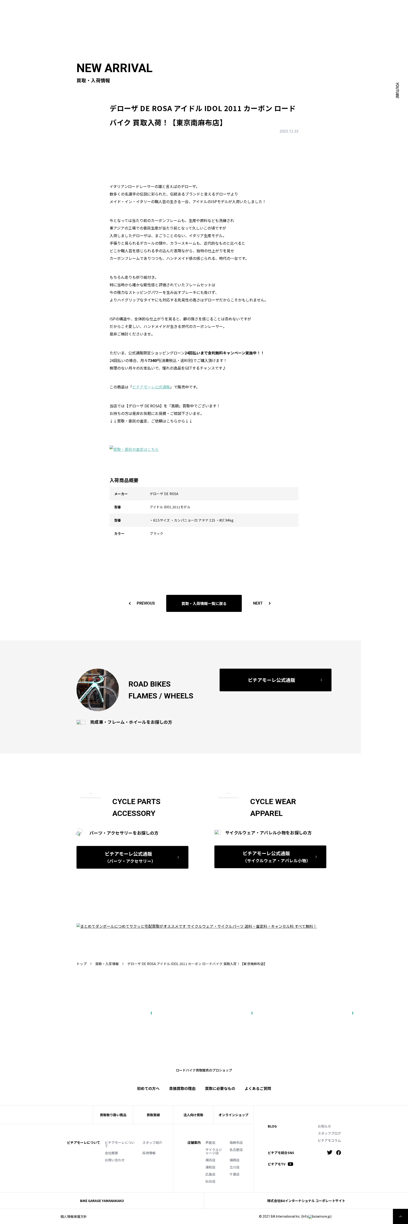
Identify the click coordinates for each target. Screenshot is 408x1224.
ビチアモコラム (329, 1140)
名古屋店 (236, 1149)
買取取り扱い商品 (113, 1114)
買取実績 (189, 16)
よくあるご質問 (275, 16)
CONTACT (262, 8)
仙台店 (210, 1181)
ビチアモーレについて (120, 1144)
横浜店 (210, 1160)
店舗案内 (194, 1142)
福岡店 (234, 1160)
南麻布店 (236, 1142)
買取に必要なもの (220, 1088)
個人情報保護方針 (73, 1216)
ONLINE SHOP (239, 8)
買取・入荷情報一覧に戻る (204, 603)
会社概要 (111, 1152)
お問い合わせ (115, 1160)
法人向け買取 (212, 16)
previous (146, 603)
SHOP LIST (215, 8)
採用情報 (149, 1152)
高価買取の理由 (182, 1088)
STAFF (196, 8)
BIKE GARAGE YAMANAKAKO (102, 1200)
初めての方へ (166, 16)
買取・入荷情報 (107, 963)
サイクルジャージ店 (213, 1151)
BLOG (272, 1126)
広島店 (210, 1174)
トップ (81, 963)
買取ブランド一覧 (242, 16)
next (258, 603)
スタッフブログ (329, 1133)
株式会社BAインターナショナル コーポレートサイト (306, 1200)
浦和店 (210, 1167)
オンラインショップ (233, 1114)
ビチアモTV (276, 1164)
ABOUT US (178, 8)
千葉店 (234, 1174)
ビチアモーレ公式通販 (151, 387)
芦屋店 (210, 1142)
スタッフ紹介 (152, 1142)
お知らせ (324, 1126)
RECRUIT (282, 8)
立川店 (234, 1167)
